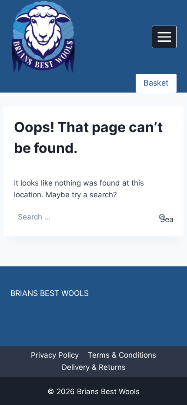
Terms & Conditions (122, 355)
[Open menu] (164, 37)
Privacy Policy (55, 355)
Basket (156, 82)
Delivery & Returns (94, 367)
